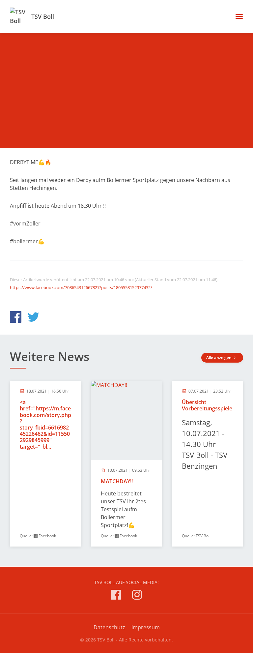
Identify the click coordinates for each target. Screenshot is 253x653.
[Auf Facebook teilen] (15, 318)
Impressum (145, 627)
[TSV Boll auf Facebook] (116, 596)
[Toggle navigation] (236, 16)
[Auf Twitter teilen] (33, 318)
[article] (45, 464)
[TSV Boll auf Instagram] (137, 596)
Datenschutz (109, 627)
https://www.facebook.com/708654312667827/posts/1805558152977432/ (81, 287)
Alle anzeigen (219, 357)
